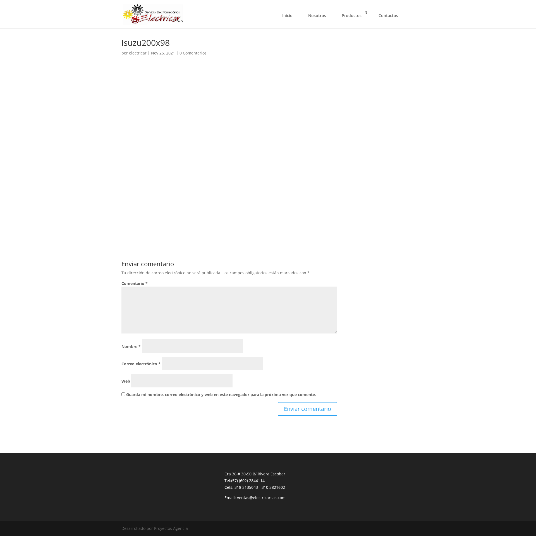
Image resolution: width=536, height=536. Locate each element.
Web (125, 381)
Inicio (287, 15)
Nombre (131, 346)
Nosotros (317, 15)
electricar (138, 53)
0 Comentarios (193, 53)
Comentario (134, 283)
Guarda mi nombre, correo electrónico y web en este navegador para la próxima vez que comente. (221, 394)
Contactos (388, 15)
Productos (352, 15)
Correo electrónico (141, 363)
